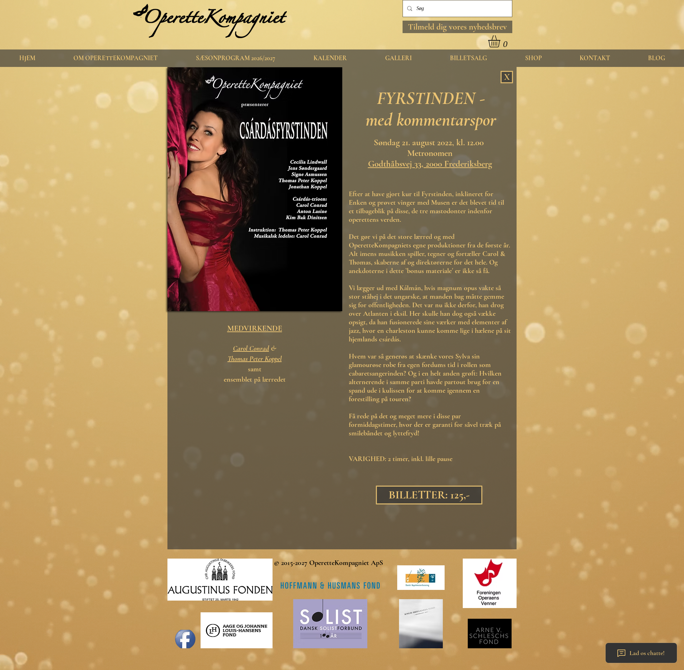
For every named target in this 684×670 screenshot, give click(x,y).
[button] (457, 27)
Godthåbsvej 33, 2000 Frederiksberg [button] (430, 163)
